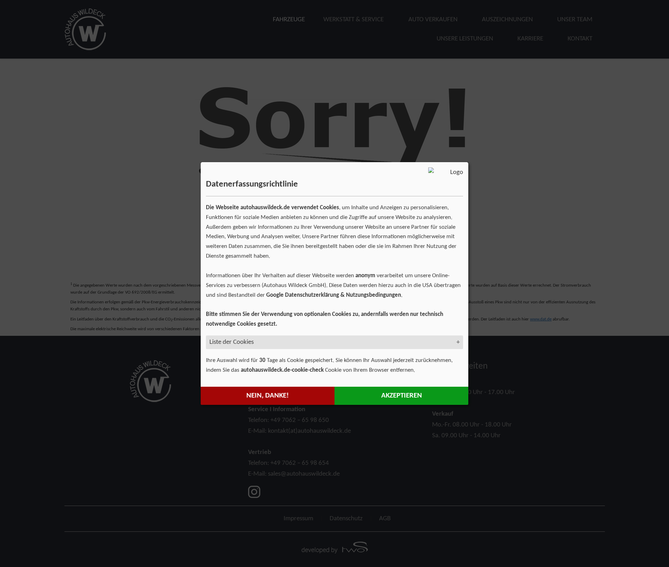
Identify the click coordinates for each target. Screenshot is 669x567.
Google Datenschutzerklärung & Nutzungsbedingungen (333, 295)
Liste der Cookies (231, 342)
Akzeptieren (401, 395)
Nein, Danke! (267, 395)
